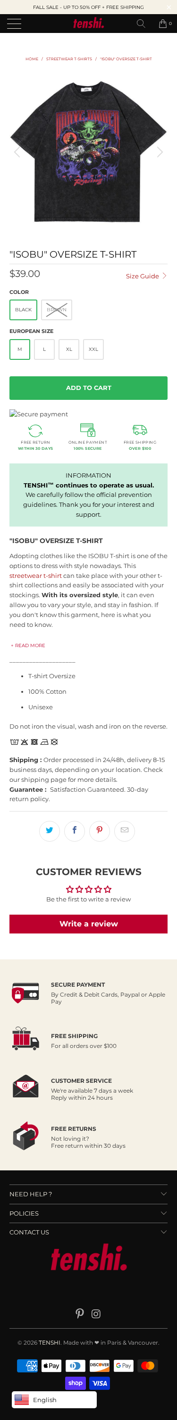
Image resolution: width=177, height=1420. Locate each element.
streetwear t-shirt (35, 575)
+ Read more (28, 645)
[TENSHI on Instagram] (96, 1314)
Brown (57, 310)
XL (69, 349)
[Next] (158, 152)
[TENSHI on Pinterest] (80, 1314)
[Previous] (18, 152)
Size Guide (143, 276)
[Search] (144, 23)
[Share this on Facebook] (74, 831)
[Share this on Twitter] (49, 831)
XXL (93, 349)
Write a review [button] (88, 923)
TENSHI (49, 1342)
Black (23, 310)
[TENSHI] (88, 23)
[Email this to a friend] (124, 831)
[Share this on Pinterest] (99, 831)
